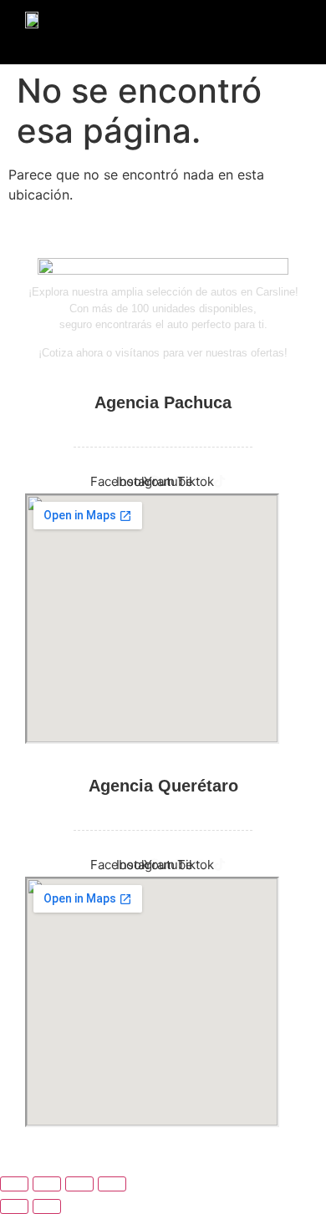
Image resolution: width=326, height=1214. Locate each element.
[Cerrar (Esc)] (112, 1183)
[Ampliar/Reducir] (14, 1183)
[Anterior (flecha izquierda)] (14, 1206)
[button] (71, 42)
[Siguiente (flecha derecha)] (47, 1206)
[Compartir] (79, 1183)
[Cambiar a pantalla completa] (47, 1183)
